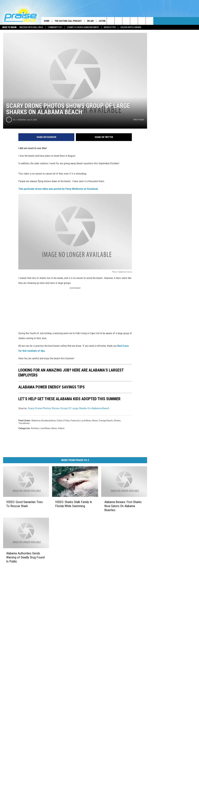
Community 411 (55, 27)
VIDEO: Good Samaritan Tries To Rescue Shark (24, 504)
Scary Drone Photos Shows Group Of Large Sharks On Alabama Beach (68, 408)
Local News (45, 428)
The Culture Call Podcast (68, 21)
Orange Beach (106, 420)
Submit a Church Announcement (83, 27)
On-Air (90, 21)
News (95, 420)
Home (46, 21)
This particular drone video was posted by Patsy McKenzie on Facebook (58, 188)
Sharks (117, 420)
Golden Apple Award (130, 27)
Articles (35, 428)
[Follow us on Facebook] (126, 21)
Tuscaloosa (24, 423)
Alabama (35, 420)
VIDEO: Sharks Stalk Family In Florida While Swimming (73, 504)
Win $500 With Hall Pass (31, 27)
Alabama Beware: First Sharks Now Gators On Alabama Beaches (123, 506)
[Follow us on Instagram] (134, 21)
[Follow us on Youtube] (142, 21)
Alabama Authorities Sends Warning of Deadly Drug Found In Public (25, 557)
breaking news (48, 420)
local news (85, 420)
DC (14, 120)
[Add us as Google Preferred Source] (118, 21)
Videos (61, 428)
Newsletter (110, 27)
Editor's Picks (63, 420)
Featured (75, 420)
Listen (102, 21)
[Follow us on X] (149, 21)
